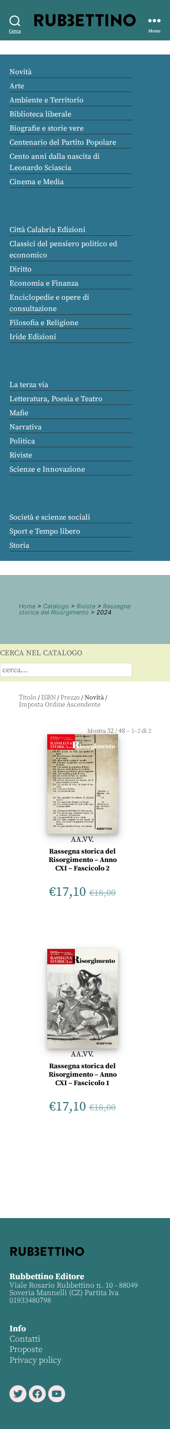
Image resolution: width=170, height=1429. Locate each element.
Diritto (20, 269)
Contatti (24, 1339)
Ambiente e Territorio (46, 100)
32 (110, 731)
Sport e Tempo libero (44, 531)
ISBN (48, 697)
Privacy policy (35, 1360)
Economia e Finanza (43, 283)
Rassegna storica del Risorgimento (74, 609)
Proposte (25, 1349)
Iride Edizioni (32, 337)
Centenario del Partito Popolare (62, 142)
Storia (19, 545)
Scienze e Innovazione (47, 469)
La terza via (28, 384)
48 (122, 731)
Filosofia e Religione (43, 322)
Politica (22, 441)
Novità (20, 72)
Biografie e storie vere (46, 128)
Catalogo (56, 606)
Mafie (18, 413)
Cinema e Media (36, 181)
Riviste (20, 455)
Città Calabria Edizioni (47, 229)
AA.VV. (82, 839)
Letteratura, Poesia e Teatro (55, 399)
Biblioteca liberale (40, 114)
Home (27, 606)
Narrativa (25, 427)
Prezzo (70, 697)
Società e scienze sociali (49, 517)
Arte (16, 86)
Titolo (27, 697)
